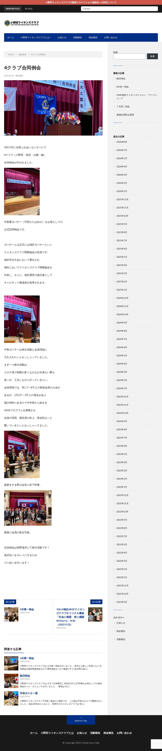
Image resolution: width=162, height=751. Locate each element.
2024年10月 (122, 314)
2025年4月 (121, 265)
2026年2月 (121, 183)
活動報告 (77, 37)
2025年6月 (121, 248)
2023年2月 (121, 478)
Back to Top (81, 720)
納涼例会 (25, 675)
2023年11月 (122, 404)
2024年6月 (121, 347)
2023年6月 (121, 445)
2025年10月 (122, 215)
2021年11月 (122, 585)
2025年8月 (121, 232)
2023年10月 (122, 413)
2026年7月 (121, 150)
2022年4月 (121, 552)
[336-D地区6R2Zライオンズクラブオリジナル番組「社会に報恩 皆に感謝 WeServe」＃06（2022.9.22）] (95, 614)
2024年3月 (121, 372)
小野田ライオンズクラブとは (35, 37)
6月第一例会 (27, 658)
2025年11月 (122, 207)
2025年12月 (122, 199)
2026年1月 (121, 191)
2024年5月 (121, 355)
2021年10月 (122, 593)
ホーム (10, 37)
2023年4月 (121, 462)
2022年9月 (121, 519)
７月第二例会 (123, 106)
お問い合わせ (110, 37)
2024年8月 (121, 330)
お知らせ (62, 37)
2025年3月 (121, 273)
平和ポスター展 (29, 693)
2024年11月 (122, 306)
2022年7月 (121, 536)
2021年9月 (121, 602)
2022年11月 (122, 503)
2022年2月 (121, 569)
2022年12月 (122, 495)
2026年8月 (121, 141)
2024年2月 (121, 380)
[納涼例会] (11, 681)
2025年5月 (121, 256)
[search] (155, 8)
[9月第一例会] (11, 614)
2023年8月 (121, 429)
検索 (115, 52)
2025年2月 (121, 281)
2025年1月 (121, 289)
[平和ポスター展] (11, 698)
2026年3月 (121, 174)
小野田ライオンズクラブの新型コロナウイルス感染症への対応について (81, 2)
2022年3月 (121, 560)
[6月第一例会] (11, 663)
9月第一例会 (27, 609)
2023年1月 (121, 487)
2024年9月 (121, 322)
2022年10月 (122, 511)
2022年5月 (121, 544)
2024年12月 (122, 298)
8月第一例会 (122, 86)
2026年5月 (121, 158)
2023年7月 (121, 437)
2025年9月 (121, 224)
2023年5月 (121, 454)
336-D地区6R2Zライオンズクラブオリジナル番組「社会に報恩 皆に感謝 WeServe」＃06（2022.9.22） (71, 617)
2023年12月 (122, 396)
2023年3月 (121, 470)
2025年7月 (121, 240)
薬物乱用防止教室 (125, 114)
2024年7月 (121, 339)
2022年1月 (121, 577)
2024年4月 (121, 363)
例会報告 (93, 37)
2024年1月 (121, 388)
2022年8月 (121, 528)
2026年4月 (121, 166)
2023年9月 (121, 421)
